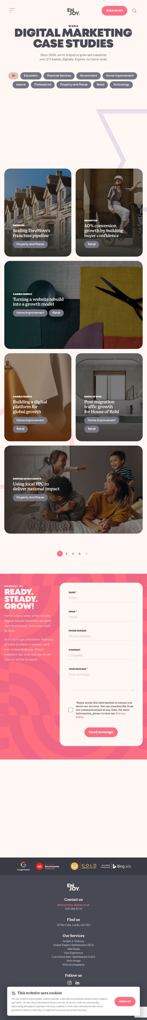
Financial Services (59, 75)
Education (31, 75)
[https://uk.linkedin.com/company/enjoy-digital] (78, 983)
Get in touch (114, 10)
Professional (42, 84)
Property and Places (74, 84)
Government (88, 75)
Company (74, 650)
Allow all (125, 1001)
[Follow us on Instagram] (69, 983)
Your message (78, 669)
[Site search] (134, 10)
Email (73, 612)
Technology (121, 84)
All (13, 75)
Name (73, 593)
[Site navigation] (12, 10)
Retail (100, 84)
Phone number (77, 631)
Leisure (21, 84)
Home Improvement (120, 75)
